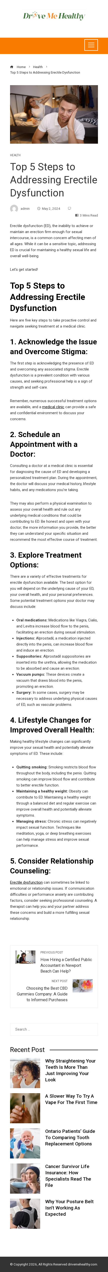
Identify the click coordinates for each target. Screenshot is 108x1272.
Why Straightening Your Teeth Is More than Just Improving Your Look (70, 1070)
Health (15, 155)
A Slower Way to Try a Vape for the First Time (71, 1099)
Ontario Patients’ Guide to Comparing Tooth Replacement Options (70, 1137)
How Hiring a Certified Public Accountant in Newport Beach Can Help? (66, 962)
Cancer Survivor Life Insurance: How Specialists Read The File (68, 1175)
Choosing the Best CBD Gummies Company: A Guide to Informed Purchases (42, 990)
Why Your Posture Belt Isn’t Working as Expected (69, 1208)
